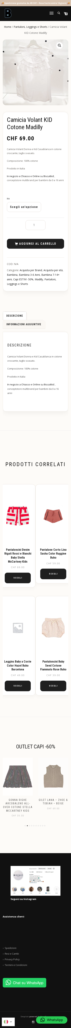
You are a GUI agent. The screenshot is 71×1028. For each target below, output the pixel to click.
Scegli (17, 578)
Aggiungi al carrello (37, 243)
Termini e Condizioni (16, 965)
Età (8, 199)
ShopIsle (25, 1016)
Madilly (39, 279)
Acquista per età (53, 270)
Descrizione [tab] (14, 315)
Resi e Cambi (12, 953)
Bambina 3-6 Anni (29, 274)
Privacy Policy (12, 959)
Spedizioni (10, 948)
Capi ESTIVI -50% (23, 279)
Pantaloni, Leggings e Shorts (30, 27)
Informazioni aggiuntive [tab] (23, 324)
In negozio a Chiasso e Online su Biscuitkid (30, 176)
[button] (59, 45)
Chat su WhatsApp (28, 982)
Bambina (12, 274)
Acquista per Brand (31, 270)
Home (7, 27)
